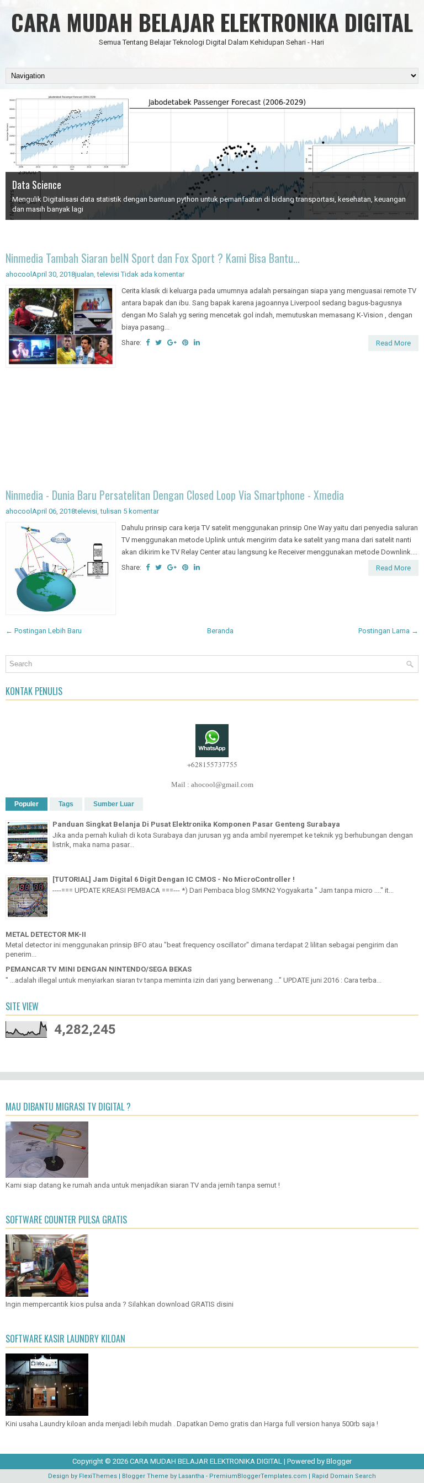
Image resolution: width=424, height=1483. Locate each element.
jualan (84, 274)
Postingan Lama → (388, 631)
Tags (66, 804)
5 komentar (141, 511)
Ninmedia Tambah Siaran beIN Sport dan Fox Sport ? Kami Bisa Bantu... (153, 258)
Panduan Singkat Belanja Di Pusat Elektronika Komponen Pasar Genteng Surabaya (196, 824)
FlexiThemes (98, 1476)
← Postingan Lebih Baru (44, 631)
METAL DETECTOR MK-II (46, 934)
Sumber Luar (113, 804)
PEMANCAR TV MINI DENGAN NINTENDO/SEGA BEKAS (99, 969)
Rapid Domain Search (344, 1476)
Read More (393, 343)
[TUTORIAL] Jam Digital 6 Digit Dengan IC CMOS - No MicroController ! (173, 879)
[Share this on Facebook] (147, 342)
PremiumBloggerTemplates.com (258, 1476)
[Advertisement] (212, 430)
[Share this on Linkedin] (197, 342)
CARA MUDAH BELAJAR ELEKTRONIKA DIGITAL (212, 22)
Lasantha (191, 1476)
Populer (26, 804)
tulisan (110, 511)
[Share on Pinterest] (185, 342)
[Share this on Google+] (172, 342)
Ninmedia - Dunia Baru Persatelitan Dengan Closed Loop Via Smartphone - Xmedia (175, 495)
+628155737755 (212, 764)
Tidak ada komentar (152, 274)
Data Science (36, 184)
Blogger (339, 1461)
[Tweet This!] (158, 342)
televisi (108, 274)
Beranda (220, 631)
